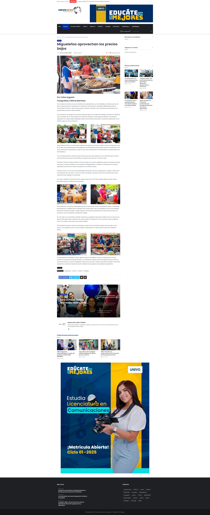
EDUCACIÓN (126, 492)
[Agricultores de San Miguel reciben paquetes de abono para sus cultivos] (88, 344)
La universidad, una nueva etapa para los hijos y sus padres (131, 80)
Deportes (92, 26)
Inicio (59, 26)
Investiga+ (108, 26)
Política (147, 498)
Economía (80, 270)
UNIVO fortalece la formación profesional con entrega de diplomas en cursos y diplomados (146, 104)
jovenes (134, 495)
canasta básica (67, 270)
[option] (88, 301)
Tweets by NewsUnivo (130, 52)
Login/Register (135, 26)
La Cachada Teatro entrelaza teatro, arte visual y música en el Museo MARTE (97, 1)
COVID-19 (136, 489)
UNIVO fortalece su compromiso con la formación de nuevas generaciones (110, 353)
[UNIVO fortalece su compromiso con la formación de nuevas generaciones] (110, 344)
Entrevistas (116, 26)
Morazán (135, 498)
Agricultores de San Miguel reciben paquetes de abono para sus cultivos (87, 353)
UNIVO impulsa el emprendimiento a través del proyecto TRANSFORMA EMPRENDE (66, 354)
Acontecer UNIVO (75, 26)
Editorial (100, 26)
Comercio (74, 270)
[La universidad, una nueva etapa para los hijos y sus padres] (131, 73)
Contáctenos (125, 26)
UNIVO (140, 500)
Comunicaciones (127, 489)
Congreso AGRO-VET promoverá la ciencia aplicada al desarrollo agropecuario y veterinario (146, 82)
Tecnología (133, 500)
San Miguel (86, 270)
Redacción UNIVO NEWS (66, 52)
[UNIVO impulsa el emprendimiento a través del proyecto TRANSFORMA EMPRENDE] (66, 344)
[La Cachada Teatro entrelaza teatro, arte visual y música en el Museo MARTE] (131, 95)
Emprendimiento (143, 492)
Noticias (65, 26)
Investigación (127, 495)
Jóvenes (140, 495)
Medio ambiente (127, 498)
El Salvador (134, 492)
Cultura (85, 26)
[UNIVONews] (69, 10)
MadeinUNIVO (147, 495)
